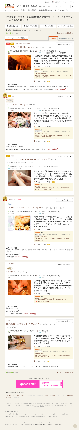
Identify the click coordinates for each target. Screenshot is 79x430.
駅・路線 (26, 6)
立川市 (23, 10)
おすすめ (53, 38)
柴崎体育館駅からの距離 (66, 39)
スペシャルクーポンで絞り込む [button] (17, 38)
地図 (12, 110)
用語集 (8, 405)
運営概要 (36, 407)
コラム (52, 403)
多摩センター (21, 395)
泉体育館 (70, 395)
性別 (48, 2)
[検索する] (72, 6)
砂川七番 (9, 397)
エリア (19, 6)
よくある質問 (38, 403)
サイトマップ (68, 405)
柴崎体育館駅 (32, 10)
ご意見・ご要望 (45, 6)
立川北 (52, 395)
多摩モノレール (11, 395)
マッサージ (8, 10)
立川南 (46, 395)
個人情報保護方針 (59, 405)
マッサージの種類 (15, 405)
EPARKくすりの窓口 (50, 414)
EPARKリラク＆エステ (9, 6)
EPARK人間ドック (63, 414)
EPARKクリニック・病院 (36, 414)
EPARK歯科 (24, 414)
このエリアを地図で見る (65, 33)
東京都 (16, 10)
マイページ (71, 2)
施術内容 (34, 6)
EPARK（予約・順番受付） (12, 414)
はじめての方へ (18, 403)
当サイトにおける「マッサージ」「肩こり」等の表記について (37, 405)
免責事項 (42, 407)
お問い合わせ (46, 403)
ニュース (57, 403)
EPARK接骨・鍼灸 (24, 416)
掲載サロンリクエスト (66, 403)
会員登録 (57, 2)
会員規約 (26, 403)
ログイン (64, 2)
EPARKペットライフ (53, 416)
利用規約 (31, 403)
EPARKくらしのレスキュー (38, 416)
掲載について (10, 403)
